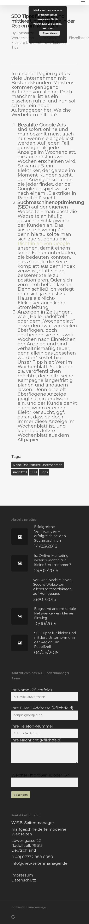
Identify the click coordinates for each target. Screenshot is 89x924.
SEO (33, 472)
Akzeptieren (50, 33)
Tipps (44, 472)
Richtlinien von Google (44, 243)
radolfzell (20, 472)
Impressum (22, 875)
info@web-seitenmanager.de (39, 863)
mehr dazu (47, 28)
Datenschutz (23, 880)
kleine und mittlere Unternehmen (37, 465)
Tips (14, 47)
